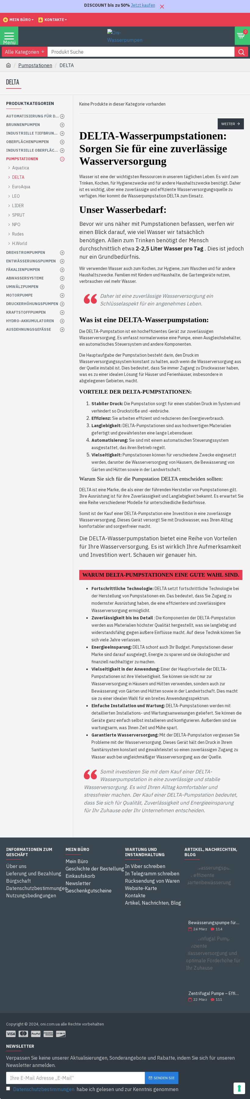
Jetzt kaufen (143, 5)
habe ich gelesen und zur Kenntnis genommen (95, 1089)
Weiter (228, 123)
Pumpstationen (35, 65)
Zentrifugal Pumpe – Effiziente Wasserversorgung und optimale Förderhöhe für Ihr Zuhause (214, 993)
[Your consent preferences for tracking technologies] (239, 1088)
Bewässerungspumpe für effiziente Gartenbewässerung (214, 923)
